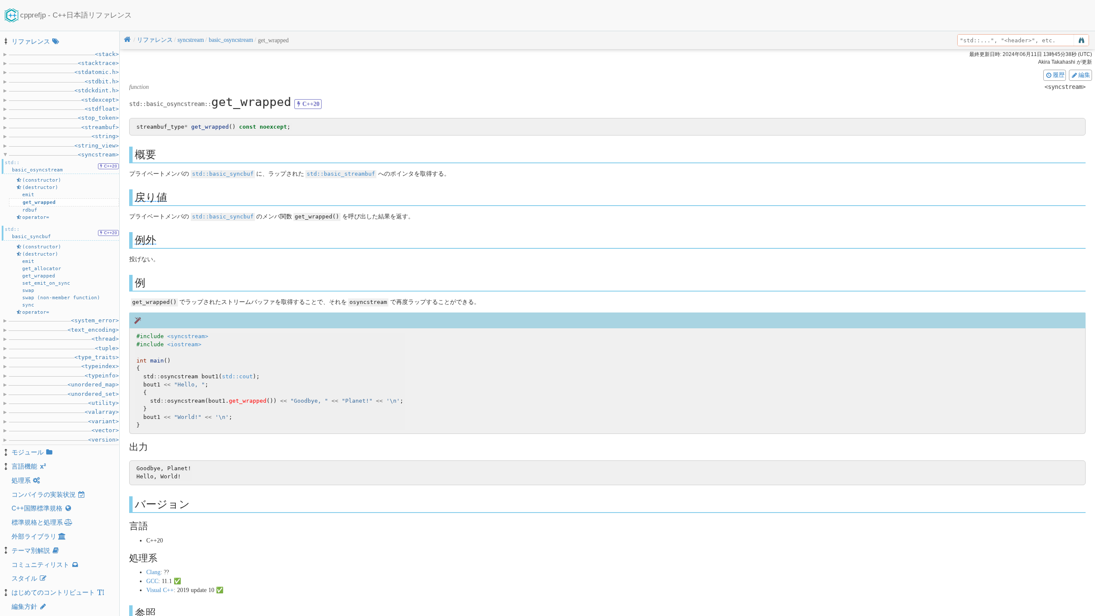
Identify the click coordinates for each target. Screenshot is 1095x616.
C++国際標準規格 (37, 508)
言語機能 (24, 466)
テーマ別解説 (31, 550)
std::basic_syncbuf (223, 174)
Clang (153, 572)
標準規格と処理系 (37, 522)
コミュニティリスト (40, 564)
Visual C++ (160, 590)
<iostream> (184, 344)
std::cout (237, 376)
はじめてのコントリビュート (53, 592)
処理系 (21, 480)
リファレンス (31, 41)
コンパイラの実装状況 (44, 494)
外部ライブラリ (34, 536)
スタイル (24, 578)
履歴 (1059, 74)
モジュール (28, 452)
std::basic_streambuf (341, 174)
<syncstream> (187, 336)
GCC (152, 581)
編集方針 (24, 606)
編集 (1084, 74)
